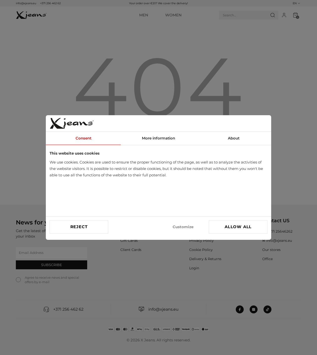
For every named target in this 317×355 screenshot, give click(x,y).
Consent (83, 138)
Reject (79, 226)
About (233, 138)
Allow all (238, 226)
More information (158, 138)
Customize (183, 226)
